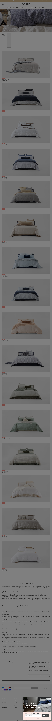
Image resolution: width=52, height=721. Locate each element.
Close (26, 360)
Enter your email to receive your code (33, 713)
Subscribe (45, 715)
